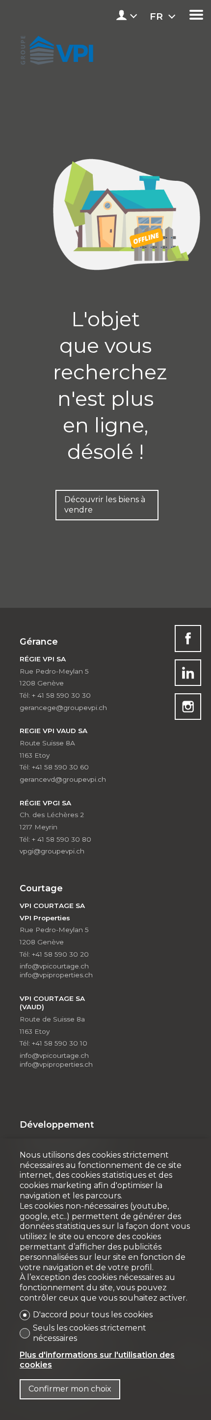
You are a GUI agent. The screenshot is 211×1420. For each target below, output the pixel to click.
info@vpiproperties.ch (56, 975)
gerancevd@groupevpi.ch (63, 779)
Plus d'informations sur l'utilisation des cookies (97, 1360)
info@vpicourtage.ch (54, 966)
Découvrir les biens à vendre (104, 504)
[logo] (55, 48)
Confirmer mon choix (69, 1388)
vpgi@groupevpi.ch (52, 851)
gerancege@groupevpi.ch (63, 707)
